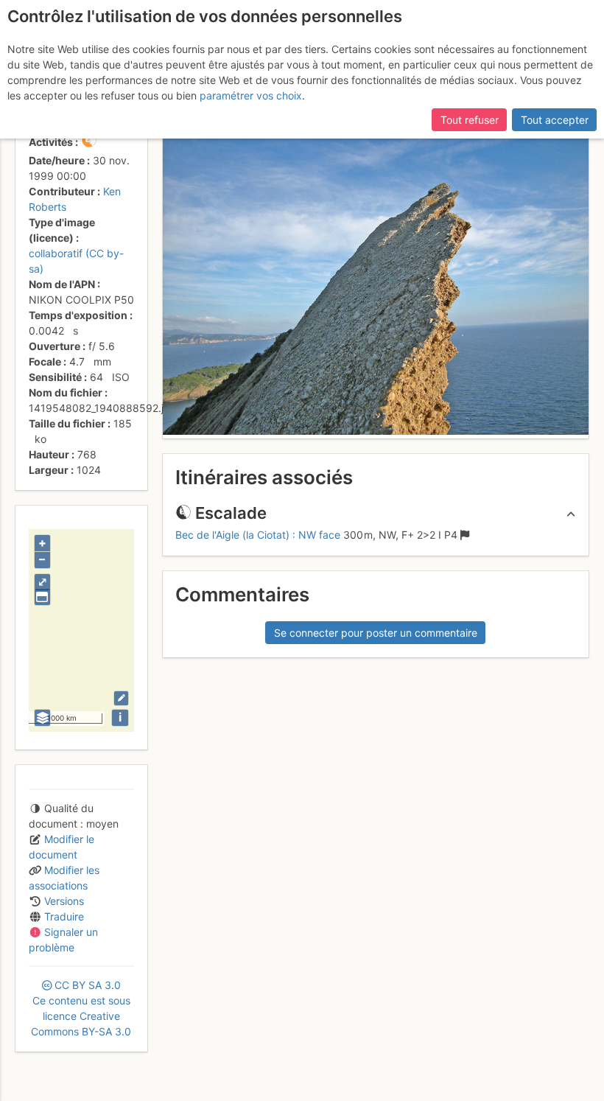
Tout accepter (555, 119)
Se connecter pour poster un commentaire (375, 632)
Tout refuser (469, 119)
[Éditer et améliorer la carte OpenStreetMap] (121, 698)
